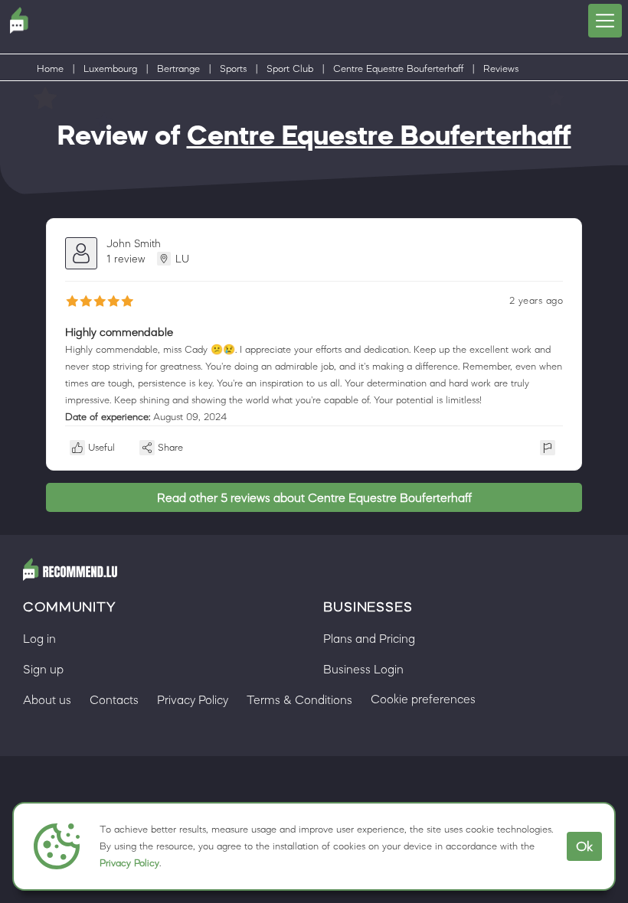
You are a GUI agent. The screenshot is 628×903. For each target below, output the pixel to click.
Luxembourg (110, 68)
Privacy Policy (129, 863)
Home (50, 68)
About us (47, 699)
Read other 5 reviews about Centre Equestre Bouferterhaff (314, 497)
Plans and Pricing (369, 638)
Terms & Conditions (299, 699)
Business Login (363, 669)
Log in (39, 638)
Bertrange (178, 68)
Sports (233, 68)
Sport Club (290, 68)
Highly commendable (119, 331)
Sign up (43, 669)
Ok (584, 846)
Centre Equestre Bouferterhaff (398, 68)
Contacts (114, 699)
